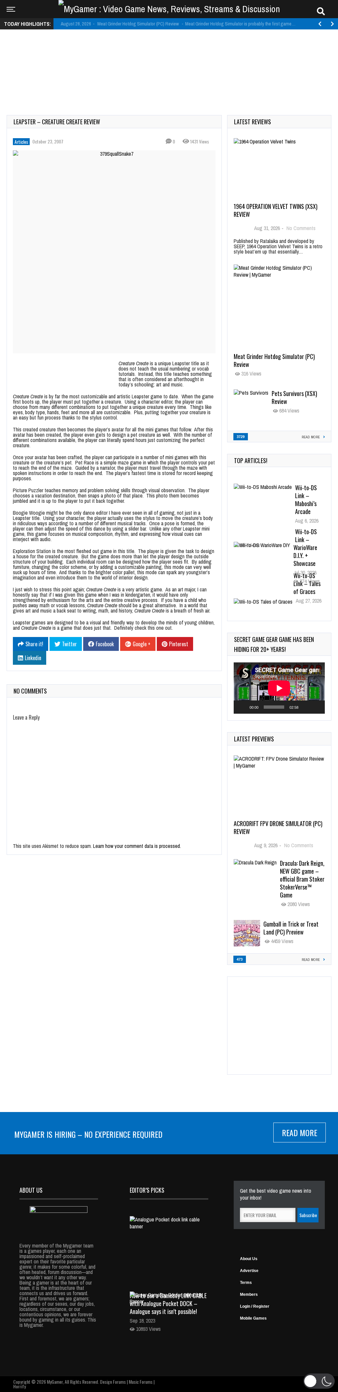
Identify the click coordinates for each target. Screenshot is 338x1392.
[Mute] (305, 707)
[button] (319, 1381)
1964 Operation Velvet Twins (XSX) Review (276, 210)
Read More (299, 1132)
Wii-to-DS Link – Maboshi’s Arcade (306, 499)
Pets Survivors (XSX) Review (294, 397)
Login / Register (254, 1306)
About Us (248, 1258)
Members (249, 1294)
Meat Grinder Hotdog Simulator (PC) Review (274, 360)
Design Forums (113, 1381)
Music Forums (140, 1381)
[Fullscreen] (316, 707)
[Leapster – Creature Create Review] (114, 251)
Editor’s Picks (147, 1190)
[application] (279, 688)
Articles (21, 141)
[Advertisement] (169, 55)
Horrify (19, 1386)
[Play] (242, 707)
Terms (246, 1282)
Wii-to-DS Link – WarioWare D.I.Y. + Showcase (305, 547)
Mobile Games (253, 1318)
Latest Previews (254, 739)
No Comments (301, 228)
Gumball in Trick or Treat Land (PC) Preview (291, 928)
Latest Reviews (252, 121)
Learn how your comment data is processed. (137, 846)
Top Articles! (250, 460)
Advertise (249, 1270)
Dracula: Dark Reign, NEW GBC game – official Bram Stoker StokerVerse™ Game (302, 879)
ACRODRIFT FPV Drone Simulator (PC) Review (278, 827)
